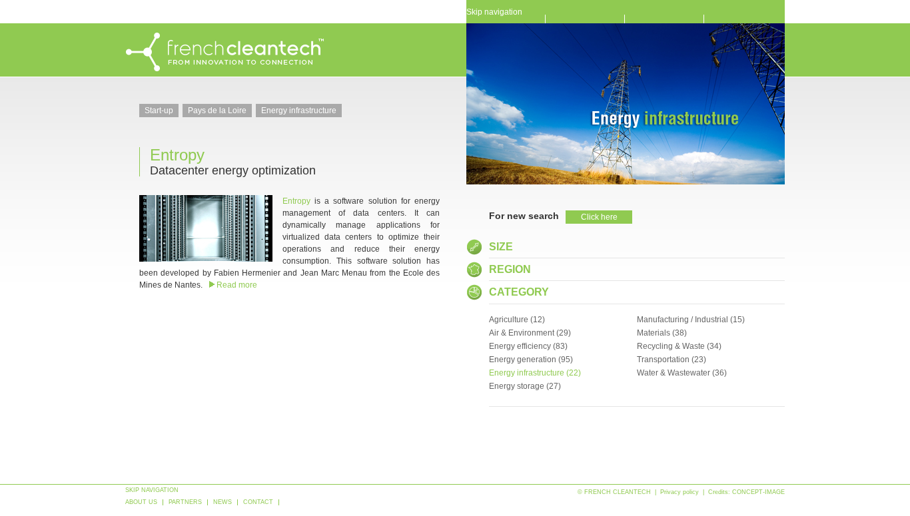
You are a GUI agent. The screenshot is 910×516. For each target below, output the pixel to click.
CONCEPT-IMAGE (758, 492)
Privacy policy (679, 492)
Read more (237, 285)
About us (141, 502)
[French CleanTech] (225, 69)
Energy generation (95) (531, 359)
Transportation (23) (671, 359)
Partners (185, 502)
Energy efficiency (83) (528, 346)
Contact (258, 502)
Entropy (177, 155)
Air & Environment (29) (530, 333)
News (222, 502)
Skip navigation (494, 11)
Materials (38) (662, 333)
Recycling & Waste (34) (679, 346)
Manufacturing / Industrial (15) (691, 319)
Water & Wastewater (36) (682, 373)
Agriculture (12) (517, 319)
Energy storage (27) (525, 386)
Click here (599, 217)
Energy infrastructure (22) (535, 373)
